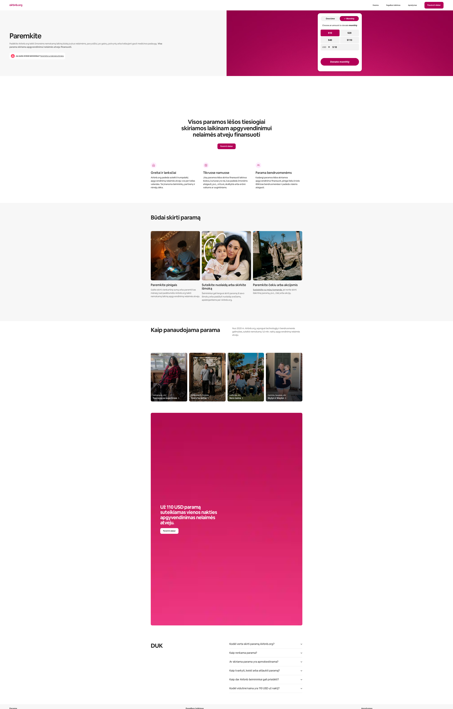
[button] (265, 644)
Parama (376, 5)
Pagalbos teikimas (393, 5)
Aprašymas (412, 5)
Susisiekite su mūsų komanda (267, 289)
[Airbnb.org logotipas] (15, 5)
